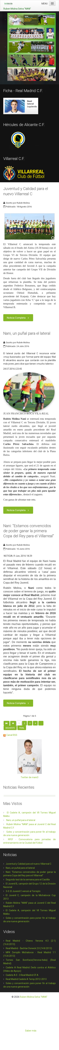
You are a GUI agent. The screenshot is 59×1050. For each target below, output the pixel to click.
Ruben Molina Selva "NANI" (33, 997)
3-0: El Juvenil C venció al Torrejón (23, 891)
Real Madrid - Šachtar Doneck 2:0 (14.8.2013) (29, 948)
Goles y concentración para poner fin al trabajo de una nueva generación (29, 920)
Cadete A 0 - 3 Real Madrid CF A (22, 975)
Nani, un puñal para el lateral (26, 333)
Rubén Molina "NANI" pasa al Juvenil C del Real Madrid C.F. (29, 905)
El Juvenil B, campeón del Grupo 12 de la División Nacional (29, 885)
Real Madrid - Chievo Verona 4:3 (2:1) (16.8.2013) (29, 942)
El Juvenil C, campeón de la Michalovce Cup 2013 (29, 897)
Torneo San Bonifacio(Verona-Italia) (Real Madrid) (29, 962)
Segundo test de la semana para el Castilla (28, 879)
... (41, 723)
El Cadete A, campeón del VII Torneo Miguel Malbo (29, 912)
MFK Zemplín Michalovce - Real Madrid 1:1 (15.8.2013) (29, 954)
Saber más (30, 1030)
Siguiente (10, 728)
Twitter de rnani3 (29, 777)
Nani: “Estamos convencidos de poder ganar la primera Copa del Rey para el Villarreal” (28, 531)
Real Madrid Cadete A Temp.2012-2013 (26, 979)
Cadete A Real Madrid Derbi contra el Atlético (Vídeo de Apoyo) (29, 969)
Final (21, 728)
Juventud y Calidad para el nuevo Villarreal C (28, 863)
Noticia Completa (16, 317)
